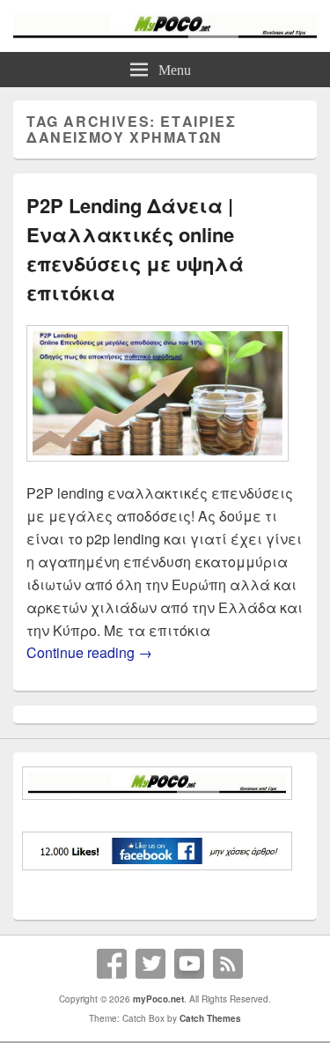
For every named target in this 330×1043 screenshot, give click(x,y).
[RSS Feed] (228, 964)
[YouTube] (189, 964)
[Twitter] (150, 964)
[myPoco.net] (165, 33)
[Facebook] (112, 964)
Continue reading (89, 652)
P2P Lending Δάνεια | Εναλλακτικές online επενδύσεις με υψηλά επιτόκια (135, 249)
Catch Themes (210, 1018)
